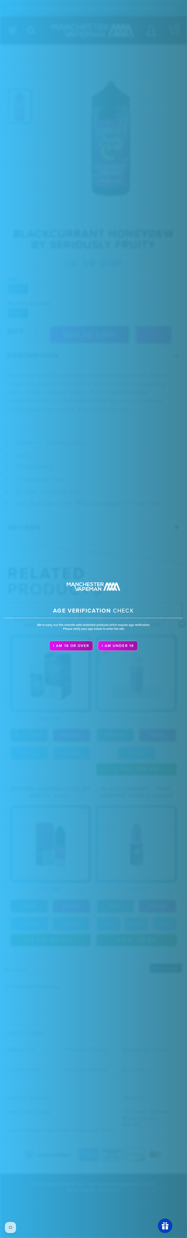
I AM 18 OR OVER (71, 645)
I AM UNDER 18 (118, 645)
